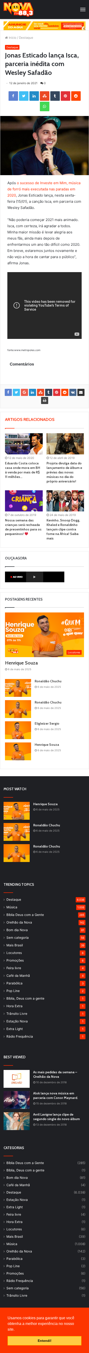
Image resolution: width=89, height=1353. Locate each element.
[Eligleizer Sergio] (18, 730)
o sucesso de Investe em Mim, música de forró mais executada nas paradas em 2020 (43, 189)
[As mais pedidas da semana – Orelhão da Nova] (17, 1079)
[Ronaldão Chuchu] (18, 688)
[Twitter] (23, 96)
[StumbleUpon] (44, 96)
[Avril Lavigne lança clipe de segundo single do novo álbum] (17, 1121)
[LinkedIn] (34, 96)
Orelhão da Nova (19, 922)
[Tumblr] (55, 96)
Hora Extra (14, 1006)
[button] (16, 1329)
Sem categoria (17, 937)
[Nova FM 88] (19, 9)
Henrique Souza (21, 663)
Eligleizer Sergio (47, 723)
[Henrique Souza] (18, 751)
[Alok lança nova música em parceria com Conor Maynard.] (17, 1100)
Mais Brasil (14, 945)
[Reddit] (76, 96)
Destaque (26, 37)
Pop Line (13, 991)
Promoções (15, 960)
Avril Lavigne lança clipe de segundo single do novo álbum (56, 1116)
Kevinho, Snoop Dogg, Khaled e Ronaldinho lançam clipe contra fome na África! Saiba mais (63, 529)
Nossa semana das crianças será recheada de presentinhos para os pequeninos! (23, 527)
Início (12, 37)
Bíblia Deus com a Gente (25, 915)
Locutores (14, 953)
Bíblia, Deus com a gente (25, 998)
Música (11, 907)
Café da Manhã (18, 975)
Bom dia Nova (17, 930)
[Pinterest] (65, 96)
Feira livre (13, 968)
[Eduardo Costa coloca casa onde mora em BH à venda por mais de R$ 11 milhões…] (24, 443)
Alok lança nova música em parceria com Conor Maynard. (55, 1095)
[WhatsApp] (44, 106)
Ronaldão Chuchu (48, 681)
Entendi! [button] (45, 1341)
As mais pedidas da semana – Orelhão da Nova (55, 1074)
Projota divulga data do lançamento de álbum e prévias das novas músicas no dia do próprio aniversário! (64, 472)
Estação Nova (17, 1021)
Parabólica (14, 983)
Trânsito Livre (16, 1014)
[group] (44, 25)
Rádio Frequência (19, 1036)
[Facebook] (13, 96)
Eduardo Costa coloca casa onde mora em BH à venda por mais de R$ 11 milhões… (22, 470)
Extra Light (14, 1029)
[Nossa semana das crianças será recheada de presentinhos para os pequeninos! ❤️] (24, 500)
